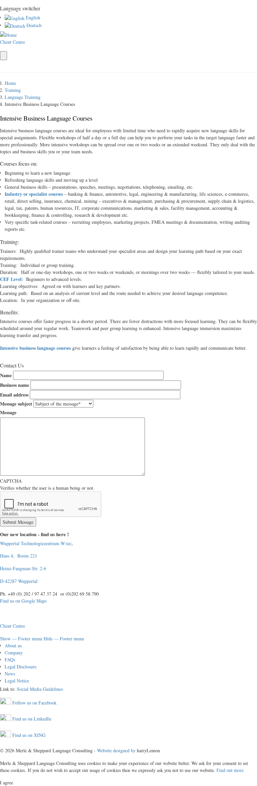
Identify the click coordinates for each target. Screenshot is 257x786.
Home (10, 83)
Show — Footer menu (21, 638)
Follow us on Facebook (34, 702)
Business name (14, 384)
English (32, 17)
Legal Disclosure (20, 666)
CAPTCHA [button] (11, 481)
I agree (6, 782)
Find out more (230, 770)
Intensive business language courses (35, 347)
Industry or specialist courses (34, 193)
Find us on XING (28, 735)
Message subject (16, 403)
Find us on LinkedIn (31, 719)
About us (13, 645)
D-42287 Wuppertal (18, 581)
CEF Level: (11, 279)
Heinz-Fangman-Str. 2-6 (23, 568)
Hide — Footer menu (64, 638)
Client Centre (12, 42)
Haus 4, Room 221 (21, 556)
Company (14, 652)
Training (13, 90)
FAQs (10, 659)
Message (8, 412)
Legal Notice (17, 680)
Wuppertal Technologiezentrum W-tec (36, 543)
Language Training (22, 97)
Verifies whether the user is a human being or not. (47, 484)
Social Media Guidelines (40, 689)
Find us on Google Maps (23, 601)
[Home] (8, 34)
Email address (14, 394)
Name (6, 375)
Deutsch (33, 25)
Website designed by (116, 750)
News (10, 673)
